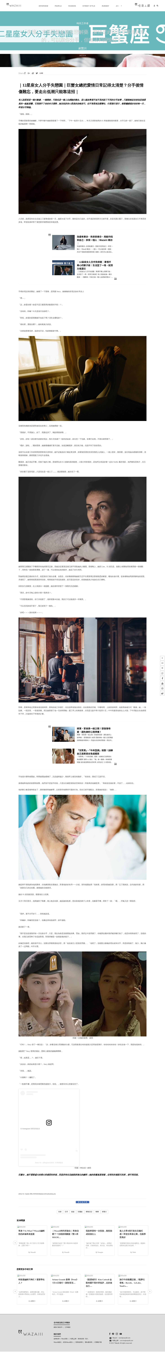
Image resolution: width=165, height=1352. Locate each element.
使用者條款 (79, 1342)
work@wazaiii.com (124, 1338)
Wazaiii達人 (65, 1339)
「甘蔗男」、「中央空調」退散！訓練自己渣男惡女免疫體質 (95, 752)
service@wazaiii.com (126, 1340)
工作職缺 (67, 1327)
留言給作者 (83, 1202)
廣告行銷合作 (58, 1327)
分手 (66, 1212)
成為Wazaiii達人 (68, 1342)
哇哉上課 (73, 1339)
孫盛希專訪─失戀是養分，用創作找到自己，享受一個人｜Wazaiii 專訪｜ (95, 240)
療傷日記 (89, 1212)
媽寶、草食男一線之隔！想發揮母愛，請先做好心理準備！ (94, 730)
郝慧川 (104, 1212)
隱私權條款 (88, 1342)
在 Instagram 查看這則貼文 (30, 1129)
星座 (72, 1212)
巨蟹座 (80, 1212)
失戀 (59, 1212)
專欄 (97, 1212)
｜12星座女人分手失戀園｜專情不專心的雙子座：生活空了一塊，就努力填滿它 (95, 265)
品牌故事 (56, 1339)
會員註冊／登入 (83, 1339)
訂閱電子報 (98, 1342)
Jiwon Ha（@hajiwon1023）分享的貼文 (49, 1163)
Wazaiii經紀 (57, 1342)
